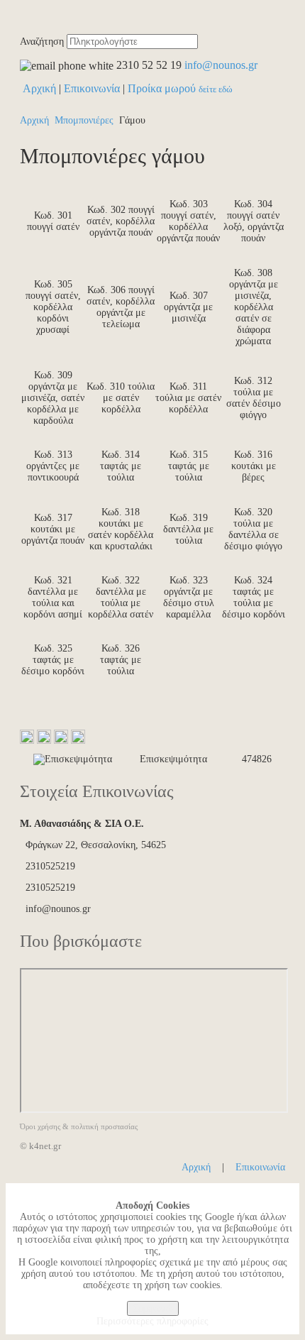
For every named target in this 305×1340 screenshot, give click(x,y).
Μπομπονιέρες (84, 120)
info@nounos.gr (220, 65)
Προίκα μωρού (180, 88)
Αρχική (39, 88)
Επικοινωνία (92, 88)
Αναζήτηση (42, 41)
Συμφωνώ (153, 1308)
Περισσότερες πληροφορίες (152, 1321)
